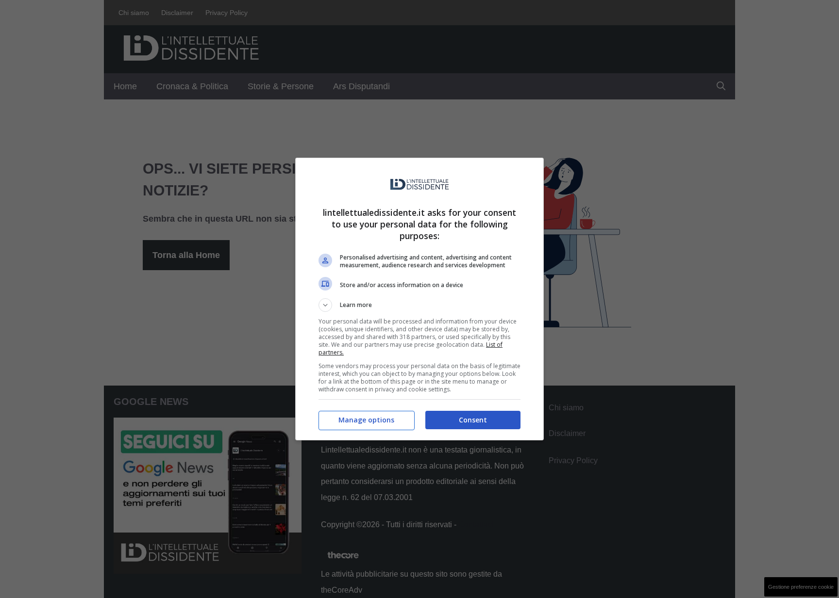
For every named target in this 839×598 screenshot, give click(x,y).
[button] (419, 305)
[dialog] (419, 299)
